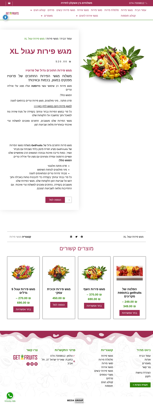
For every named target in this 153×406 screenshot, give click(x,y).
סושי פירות (96, 10)
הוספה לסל (55, 199)
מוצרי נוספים (106, 374)
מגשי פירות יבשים (65, 10)
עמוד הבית (140, 10)
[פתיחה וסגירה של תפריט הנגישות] (5, 17)
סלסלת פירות (111, 10)
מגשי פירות (127, 10)
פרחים (51, 10)
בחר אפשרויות (129, 313)
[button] (82, 236)
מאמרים (48, 15)
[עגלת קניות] (9, 3)
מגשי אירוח (83, 10)
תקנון (148, 376)
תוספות (109, 386)
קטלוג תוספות (128, 15)
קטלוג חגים (39, 10)
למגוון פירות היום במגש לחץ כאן (55, 106)
